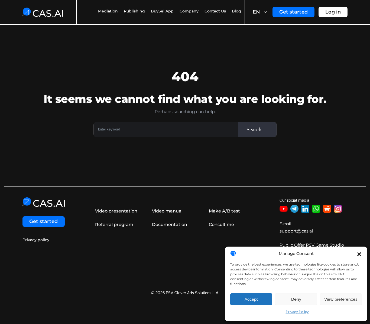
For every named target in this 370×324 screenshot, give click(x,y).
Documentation (169, 224)
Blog (236, 11)
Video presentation (116, 211)
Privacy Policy (297, 312)
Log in (333, 12)
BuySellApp (162, 11)
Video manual (167, 211)
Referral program (114, 224)
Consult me (221, 224)
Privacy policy (35, 240)
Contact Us (215, 11)
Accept (251, 299)
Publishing (134, 11)
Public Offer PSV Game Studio (312, 245)
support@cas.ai (296, 231)
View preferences (340, 299)
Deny (296, 299)
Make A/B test (224, 211)
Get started (293, 12)
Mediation (108, 11)
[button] (359, 253)
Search (253, 129)
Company (189, 11)
